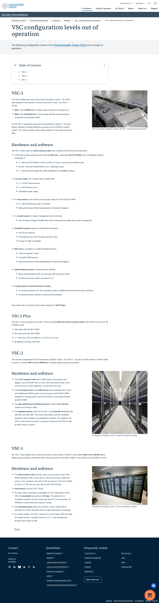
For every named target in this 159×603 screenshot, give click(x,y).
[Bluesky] (19, 567)
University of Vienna (19, 20)
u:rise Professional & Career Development (61, 585)
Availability (12, 561)
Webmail (50, 558)
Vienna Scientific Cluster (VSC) (70, 45)
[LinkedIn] (14, 567)
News (123, 562)
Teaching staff (126, 567)
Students (87, 567)
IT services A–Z (89, 553)
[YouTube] (24, 567)
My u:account (126, 553)
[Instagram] (9, 567)
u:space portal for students (56, 562)
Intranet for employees (55, 571)
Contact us (12, 559)
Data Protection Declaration (123, 601)
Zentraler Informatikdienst (14, 14)
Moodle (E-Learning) (54, 553)
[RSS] (34, 567)
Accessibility (139, 601)
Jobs (123, 558)
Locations (87, 562)
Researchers (88, 571)
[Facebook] (29, 567)
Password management (92, 558)
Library (49, 576)
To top (17, 529)
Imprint (147, 601)
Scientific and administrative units (59, 580)
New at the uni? (92, 579)
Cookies (155, 601)
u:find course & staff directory (57, 567)
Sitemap (109, 601)
